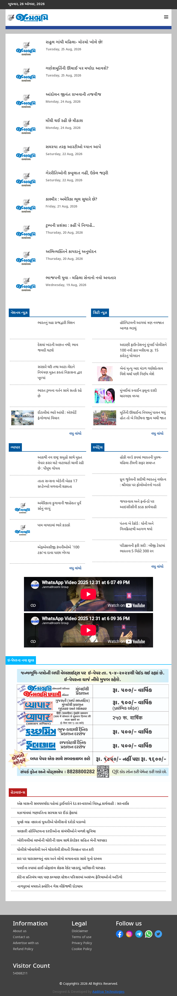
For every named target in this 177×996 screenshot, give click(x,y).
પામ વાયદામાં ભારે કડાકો (54, 525)
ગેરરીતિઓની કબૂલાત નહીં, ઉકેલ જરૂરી (77, 173)
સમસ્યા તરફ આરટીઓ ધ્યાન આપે (73, 147)
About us (20, 931)
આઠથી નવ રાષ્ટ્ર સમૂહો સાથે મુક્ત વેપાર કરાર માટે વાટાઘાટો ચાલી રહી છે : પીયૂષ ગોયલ (61, 463)
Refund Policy (23, 949)
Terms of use (81, 937)
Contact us (21, 937)
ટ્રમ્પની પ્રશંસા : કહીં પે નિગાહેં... (70, 225)
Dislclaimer (80, 931)
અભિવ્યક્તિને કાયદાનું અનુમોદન (71, 252)
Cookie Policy (82, 949)
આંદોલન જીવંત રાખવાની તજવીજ (73, 94)
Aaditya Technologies (108, 992)
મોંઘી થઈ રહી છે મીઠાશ (64, 121)
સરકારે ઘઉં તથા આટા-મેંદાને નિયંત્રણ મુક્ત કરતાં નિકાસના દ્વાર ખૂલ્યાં (60, 373)
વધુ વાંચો (75, 433)
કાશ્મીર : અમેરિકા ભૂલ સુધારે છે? (71, 199)
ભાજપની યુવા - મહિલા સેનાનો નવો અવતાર (81, 278)
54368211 (20, 973)
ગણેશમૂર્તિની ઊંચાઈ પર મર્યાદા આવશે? (77, 68)
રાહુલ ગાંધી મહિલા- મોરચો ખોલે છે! (74, 42)
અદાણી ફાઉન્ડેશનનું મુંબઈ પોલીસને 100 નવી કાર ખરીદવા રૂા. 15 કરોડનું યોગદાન (143, 351)
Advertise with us (26, 943)
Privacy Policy (82, 943)
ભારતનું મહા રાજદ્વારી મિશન (56, 323)
